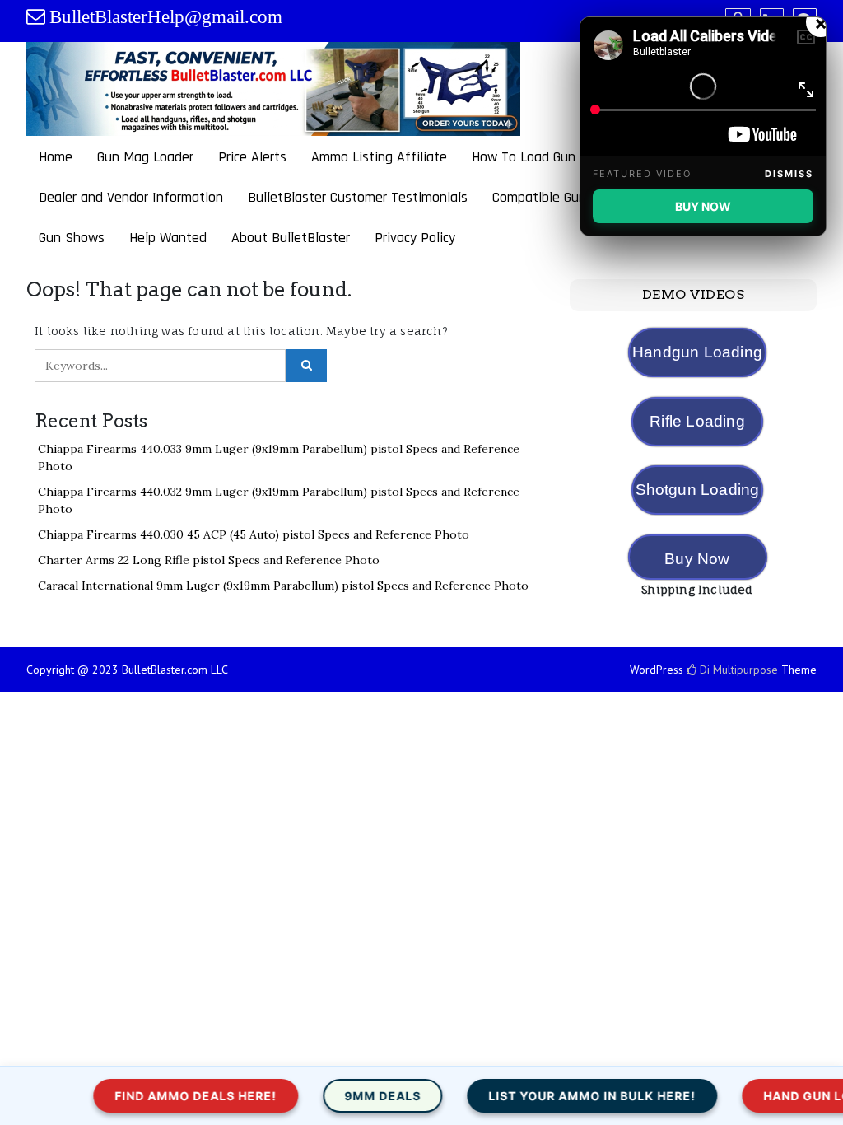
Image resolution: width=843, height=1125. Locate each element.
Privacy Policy (415, 237)
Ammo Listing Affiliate (379, 156)
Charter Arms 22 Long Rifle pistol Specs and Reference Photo (209, 560)
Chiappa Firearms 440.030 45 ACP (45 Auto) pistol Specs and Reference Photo (253, 534)
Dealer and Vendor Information (131, 197)
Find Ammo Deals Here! (170, 1096)
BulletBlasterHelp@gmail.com (165, 17)
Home (55, 156)
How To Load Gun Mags (542, 156)
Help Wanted (168, 237)
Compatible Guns (542, 197)
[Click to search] (306, 365)
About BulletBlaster (290, 237)
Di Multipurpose (737, 669)
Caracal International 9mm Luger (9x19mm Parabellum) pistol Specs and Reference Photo (283, 585)
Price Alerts (252, 156)
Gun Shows (72, 237)
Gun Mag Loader (145, 156)
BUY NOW (703, 206)
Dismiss (789, 174)
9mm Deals (357, 1096)
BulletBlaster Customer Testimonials (358, 197)
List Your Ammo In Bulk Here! (566, 1096)
